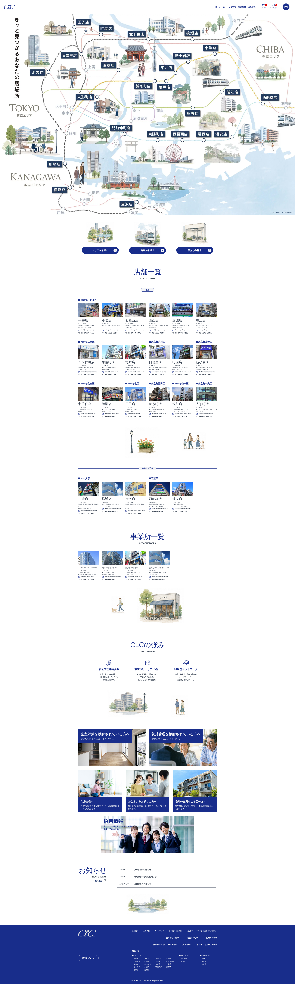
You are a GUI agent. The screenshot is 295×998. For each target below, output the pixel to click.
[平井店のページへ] (166, 67)
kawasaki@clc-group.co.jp (89, 510)
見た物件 (273, 6)
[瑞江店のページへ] (232, 92)
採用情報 (242, 7)
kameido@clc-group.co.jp (136, 371)
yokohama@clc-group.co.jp (113, 508)
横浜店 (204, 961)
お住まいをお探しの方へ (207, 944)
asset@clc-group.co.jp (135, 576)
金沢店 (204, 964)
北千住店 (158, 958)
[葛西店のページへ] (203, 134)
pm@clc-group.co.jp (87, 576)
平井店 (168, 964)
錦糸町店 (148, 964)
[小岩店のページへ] (210, 47)
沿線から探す (192, 938)
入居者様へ (187, 944)
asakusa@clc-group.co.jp (183, 413)
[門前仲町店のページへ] (121, 127)
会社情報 (251, 7)
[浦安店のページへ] (221, 134)
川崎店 (204, 958)
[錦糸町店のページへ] (143, 86)
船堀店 (136, 970)
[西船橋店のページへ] (270, 97)
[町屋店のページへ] (106, 28)
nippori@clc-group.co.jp (159, 371)
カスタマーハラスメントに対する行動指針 (202, 931)
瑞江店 (147, 970)
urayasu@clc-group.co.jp (182, 508)
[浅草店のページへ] (108, 65)
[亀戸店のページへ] (164, 87)
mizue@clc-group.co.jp (206, 330)
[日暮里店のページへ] (69, 55)
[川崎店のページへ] (54, 164)
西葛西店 (158, 967)
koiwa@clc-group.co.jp (112, 330)
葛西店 (168, 967)
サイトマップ (159, 931)
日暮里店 (137, 961)
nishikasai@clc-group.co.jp (136, 330)
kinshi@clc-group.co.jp (159, 413)
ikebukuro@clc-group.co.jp (113, 576)
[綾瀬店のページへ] (192, 33)
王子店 (157, 961)
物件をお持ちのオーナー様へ (165, 944)
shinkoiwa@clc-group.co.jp (207, 371)
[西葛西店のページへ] (180, 134)
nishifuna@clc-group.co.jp (160, 508)
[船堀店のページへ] (192, 113)
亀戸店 (157, 964)
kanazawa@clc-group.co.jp (136, 510)
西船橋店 (184, 958)
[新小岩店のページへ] (182, 55)
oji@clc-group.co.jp (134, 413)
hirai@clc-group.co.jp (87, 330)
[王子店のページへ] (83, 21)
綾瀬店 (168, 958)
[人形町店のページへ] (84, 97)
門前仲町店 (170, 961)
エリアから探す (172, 938)
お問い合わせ (88, 958)
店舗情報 (232, 7)
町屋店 (147, 961)
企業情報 (146, 931)
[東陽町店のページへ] (156, 134)
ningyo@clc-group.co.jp (206, 413)
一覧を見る (98, 880)
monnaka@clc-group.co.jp (89, 371)
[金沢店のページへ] (126, 204)
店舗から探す (211, 938)
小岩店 (147, 967)
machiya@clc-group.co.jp (183, 371)
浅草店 (147, 958)
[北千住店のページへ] (136, 34)
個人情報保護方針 (175, 931)
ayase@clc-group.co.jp (112, 413)
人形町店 (137, 958)
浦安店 (183, 961)
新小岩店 (137, 967)
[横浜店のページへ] (59, 190)
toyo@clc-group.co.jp (111, 371)
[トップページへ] (94, 933)
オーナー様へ (220, 7)
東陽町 (136, 964)
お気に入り (263, 6)
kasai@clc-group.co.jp (158, 330)
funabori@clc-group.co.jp (183, 330)
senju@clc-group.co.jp (88, 413)
